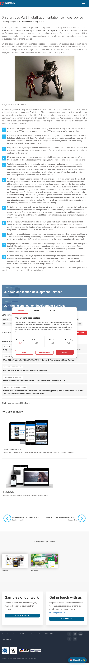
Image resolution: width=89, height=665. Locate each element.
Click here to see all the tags (16, 403)
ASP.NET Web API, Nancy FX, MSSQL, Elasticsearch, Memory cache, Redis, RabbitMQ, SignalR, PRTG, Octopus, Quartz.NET (38, 452)
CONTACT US (66, 619)
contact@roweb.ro (57, 612)
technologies (54, 172)
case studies (56, 164)
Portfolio (22, 634)
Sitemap (41, 634)
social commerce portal (18, 195)
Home (3, 634)
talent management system (23, 200)
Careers (8, 639)
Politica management (56, 634)
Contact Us (34, 634)
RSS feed (80, 333)
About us (9, 634)
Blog (3, 639)
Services (15, 634)
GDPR (46, 634)
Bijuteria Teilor (8, 492)
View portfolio (22, 615)
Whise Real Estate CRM (12, 449)
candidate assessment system (57, 197)
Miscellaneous (26, 22)
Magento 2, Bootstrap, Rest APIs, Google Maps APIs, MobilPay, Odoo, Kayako (25, 495)
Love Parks (35, 571)
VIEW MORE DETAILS (13, 556)
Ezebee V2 (5, 571)
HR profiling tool (27, 197)
